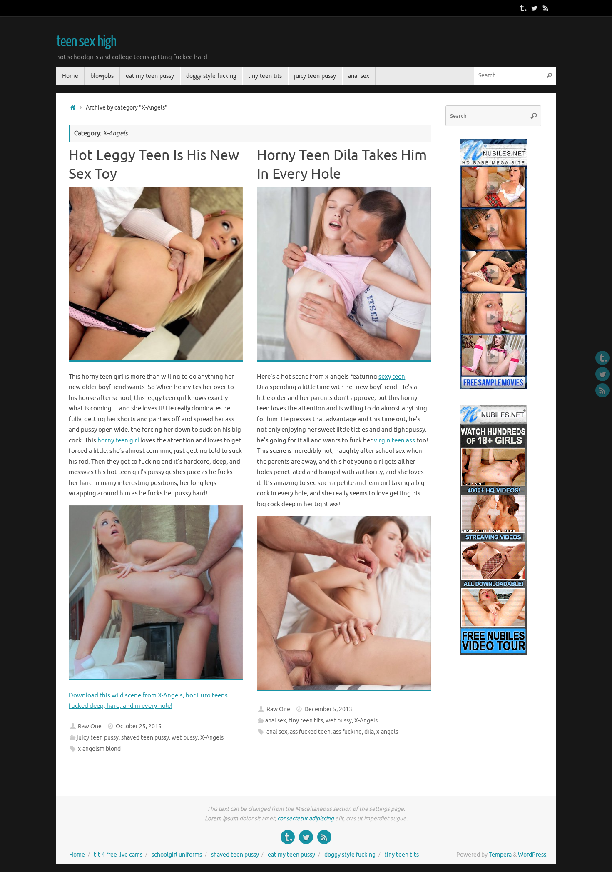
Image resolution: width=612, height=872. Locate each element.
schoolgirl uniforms (177, 854)
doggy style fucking (350, 854)
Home (77, 854)
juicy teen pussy (98, 737)
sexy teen (391, 377)
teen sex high (86, 41)
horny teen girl (118, 441)
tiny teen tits (306, 720)
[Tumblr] (522, 8)
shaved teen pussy (145, 737)
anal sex (275, 720)
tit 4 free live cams (118, 854)
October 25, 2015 (139, 726)
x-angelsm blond (99, 748)
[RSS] (546, 8)
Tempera (500, 854)
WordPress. (532, 854)
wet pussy (185, 737)
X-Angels (212, 737)
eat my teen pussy (291, 854)
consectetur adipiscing (305, 818)
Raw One (90, 726)
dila (369, 731)
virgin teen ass (394, 441)
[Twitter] (534, 8)
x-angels (387, 731)
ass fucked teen (310, 731)
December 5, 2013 (328, 709)
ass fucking (347, 731)
